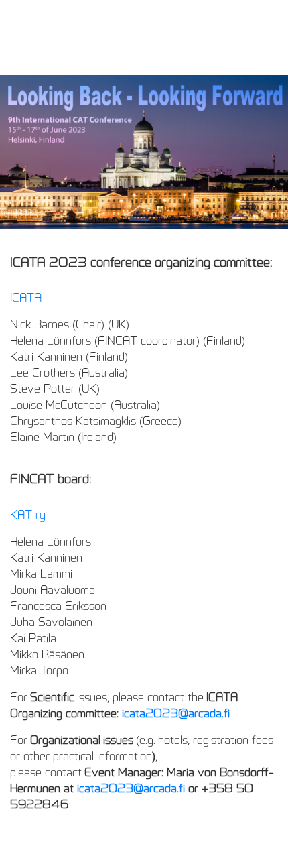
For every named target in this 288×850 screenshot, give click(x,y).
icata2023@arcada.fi (176, 713)
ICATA (26, 297)
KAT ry (28, 515)
